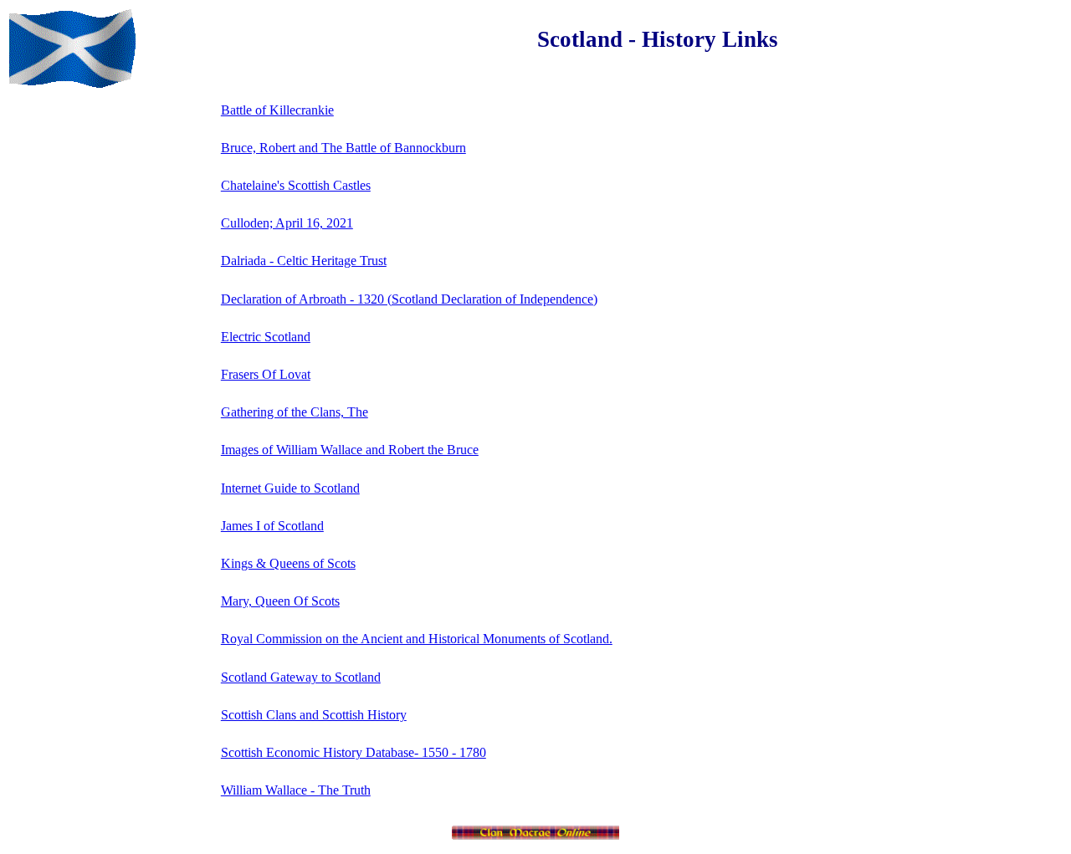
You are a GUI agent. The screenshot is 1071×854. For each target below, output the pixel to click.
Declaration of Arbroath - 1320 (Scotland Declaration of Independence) (409, 299)
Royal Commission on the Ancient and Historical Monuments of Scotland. (416, 639)
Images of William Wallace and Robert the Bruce (350, 449)
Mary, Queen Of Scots (280, 601)
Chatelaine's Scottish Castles (296, 185)
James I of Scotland (272, 526)
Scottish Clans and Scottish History (314, 715)
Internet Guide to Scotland (290, 488)
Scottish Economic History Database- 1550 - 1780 (353, 752)
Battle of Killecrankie (277, 110)
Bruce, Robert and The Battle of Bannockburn (343, 148)
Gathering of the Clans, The (294, 412)
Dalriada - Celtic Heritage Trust (304, 260)
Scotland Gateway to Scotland (301, 677)
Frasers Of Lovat (265, 374)
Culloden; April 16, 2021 (287, 223)
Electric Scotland (265, 337)
